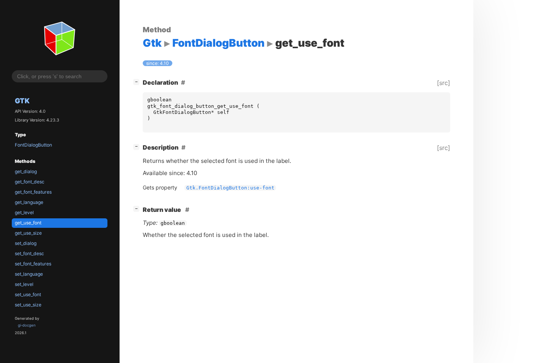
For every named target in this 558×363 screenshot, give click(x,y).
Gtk (22, 100)
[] (137, 81)
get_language (29, 202)
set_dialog (25, 243)
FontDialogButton (33, 145)
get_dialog (26, 171)
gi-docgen (27, 325)
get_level (24, 212)
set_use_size (28, 305)
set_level (24, 284)
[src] (443, 83)
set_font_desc (29, 253)
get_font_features (33, 192)
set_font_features (33, 264)
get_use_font (28, 223)
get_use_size (28, 233)
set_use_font (28, 294)
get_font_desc (29, 182)
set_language (29, 274)
